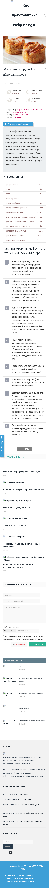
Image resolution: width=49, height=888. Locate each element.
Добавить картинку (11, 627)
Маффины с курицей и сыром (17, 508)
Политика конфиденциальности (20, 882)
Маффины (26, 115)
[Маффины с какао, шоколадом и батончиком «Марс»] (24, 558)
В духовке (17, 117)
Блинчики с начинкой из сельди (32, 693)
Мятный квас (22, 794)
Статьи (29, 876)
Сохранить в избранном (18, 124)
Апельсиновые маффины (15, 526)
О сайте (20, 876)
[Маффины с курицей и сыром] (24, 502)
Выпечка (16, 115)
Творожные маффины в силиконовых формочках (21, 545)
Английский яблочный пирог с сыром (31, 679)
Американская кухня (20, 112)
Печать (25, 449)
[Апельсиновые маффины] (24, 520)
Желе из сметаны (24, 799)
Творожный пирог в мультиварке (32, 720)
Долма (21, 665)
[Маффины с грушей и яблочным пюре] (24, 50)
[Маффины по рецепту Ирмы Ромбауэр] (24, 466)
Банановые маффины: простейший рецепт (23, 490)
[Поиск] (45, 15)
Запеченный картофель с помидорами (29, 707)
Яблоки (39, 110)
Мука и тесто (29, 110)
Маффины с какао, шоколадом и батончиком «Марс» (19, 566)
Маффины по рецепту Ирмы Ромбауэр (21, 472)
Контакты (10, 876)
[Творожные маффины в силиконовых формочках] (24, 538)
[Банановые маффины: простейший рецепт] (24, 484)
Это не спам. (19, 645)
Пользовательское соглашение (20, 879)
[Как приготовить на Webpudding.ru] (24, 15)
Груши (19, 110)
